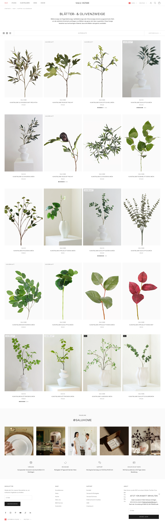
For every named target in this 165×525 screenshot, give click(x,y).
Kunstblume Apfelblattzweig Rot (141, 325)
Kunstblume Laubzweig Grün (102, 396)
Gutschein (58, 506)
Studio (14, 3)
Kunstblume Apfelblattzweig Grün (62, 250)
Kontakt (88, 490)
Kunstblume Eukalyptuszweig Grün (102, 250)
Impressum (89, 506)
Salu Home (24, 100)
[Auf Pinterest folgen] (15, 513)
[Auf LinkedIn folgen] (30, 513)
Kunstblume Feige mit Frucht (63, 102)
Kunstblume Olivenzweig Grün (23, 176)
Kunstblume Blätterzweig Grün (23, 396)
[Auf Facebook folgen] (5, 513)
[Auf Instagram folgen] (10, 513)
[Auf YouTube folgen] (20, 513)
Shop (14, 8)
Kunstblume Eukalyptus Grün (141, 102)
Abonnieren (12, 504)
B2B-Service (59, 503)
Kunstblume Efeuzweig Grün (24, 250)
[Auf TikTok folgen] (25, 513)
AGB (87, 503)
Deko (35, 3)
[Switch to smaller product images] (7, 33)
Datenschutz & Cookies (93, 500)
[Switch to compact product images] (10, 33)
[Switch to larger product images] (4, 33)
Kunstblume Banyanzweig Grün (24, 325)
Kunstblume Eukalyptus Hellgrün (102, 102)
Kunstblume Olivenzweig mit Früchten (23, 102)
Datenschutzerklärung (149, 502)
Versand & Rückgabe (92, 493)
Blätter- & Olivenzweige (25, 8)
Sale (6, 3)
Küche (43, 3)
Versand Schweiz (91, 496)
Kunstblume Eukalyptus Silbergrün (141, 396)
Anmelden (143, 516)
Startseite (8, 8)
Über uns (58, 500)
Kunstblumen (25, 3)
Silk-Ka (141, 100)
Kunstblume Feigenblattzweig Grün (141, 176)
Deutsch (142, 3)
